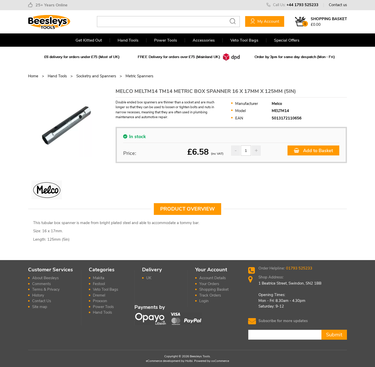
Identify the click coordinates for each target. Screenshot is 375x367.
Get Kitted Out (89, 40)
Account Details (212, 277)
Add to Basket (317, 151)
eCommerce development (163, 361)
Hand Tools (128, 40)
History (38, 295)
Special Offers (286, 40)
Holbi (189, 361)
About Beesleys (45, 277)
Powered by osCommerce (211, 361)
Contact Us (41, 300)
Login (204, 300)
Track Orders (210, 295)
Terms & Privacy (46, 289)
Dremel (99, 295)
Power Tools (165, 40)
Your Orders (209, 283)
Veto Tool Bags (244, 40)
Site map (39, 306)
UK (148, 277)
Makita (98, 277)
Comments (41, 283)
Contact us (338, 4)
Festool (99, 283)
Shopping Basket (214, 289)
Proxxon (100, 300)
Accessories (204, 40)
